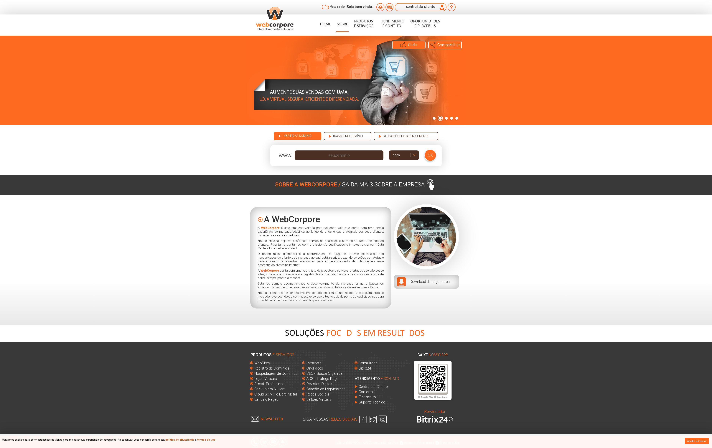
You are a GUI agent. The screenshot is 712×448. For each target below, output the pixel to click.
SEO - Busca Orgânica (324, 373)
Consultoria (368, 363)
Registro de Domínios (271, 368)
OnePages (314, 368)
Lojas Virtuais (265, 379)
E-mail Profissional (270, 384)
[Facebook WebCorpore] (363, 419)
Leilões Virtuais (319, 399)
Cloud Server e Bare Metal (275, 394)
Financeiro (367, 397)
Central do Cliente (373, 387)
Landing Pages (266, 399)
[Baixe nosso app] (433, 380)
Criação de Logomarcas (325, 389)
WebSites (262, 363)
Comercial (367, 392)
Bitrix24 (365, 368)
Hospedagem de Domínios (276, 373)
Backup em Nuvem (270, 389)
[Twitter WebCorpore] (373, 419)
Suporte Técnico (372, 402)
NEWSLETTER (272, 419)
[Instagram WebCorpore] (382, 419)
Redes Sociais (317, 394)
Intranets (313, 363)
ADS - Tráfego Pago (322, 379)
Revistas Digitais (319, 384)
